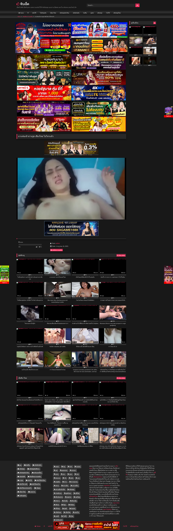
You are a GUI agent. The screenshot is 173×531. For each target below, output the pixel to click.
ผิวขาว (57, 501)
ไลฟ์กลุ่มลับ (43, 13)
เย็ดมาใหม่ (53, 13)
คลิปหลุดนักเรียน (64, 13)
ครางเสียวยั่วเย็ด (60, 489)
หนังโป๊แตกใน (36, 484)
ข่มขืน (85, 13)
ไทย (72, 516)
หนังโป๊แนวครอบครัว (25, 488)
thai (77, 474)
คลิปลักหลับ (76, 13)
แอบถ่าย (32, 492)
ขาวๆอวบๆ (74, 482)
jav (20, 465)
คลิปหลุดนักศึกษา (34, 469)
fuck (71, 466)
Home (22, 13)
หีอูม (64, 504)
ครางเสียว (75, 485)
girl (56, 470)
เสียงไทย (67, 512)
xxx (78, 478)
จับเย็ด (24, 4)
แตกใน (77, 512)
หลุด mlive (116, 503)
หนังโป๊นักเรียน (41, 480)
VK (65, 478)
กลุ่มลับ (58, 482)
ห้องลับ (73, 508)
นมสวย (69, 497)
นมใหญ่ (78, 497)
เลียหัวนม (58, 512)
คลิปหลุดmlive (97, 477)
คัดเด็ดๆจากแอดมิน (28, 16)
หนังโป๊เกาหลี (23, 484)
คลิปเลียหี (22, 476)
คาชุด (21, 480)
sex (64, 474)
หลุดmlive (107, 485)
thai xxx (58, 478)
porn (57, 474)
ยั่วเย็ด (65, 501)
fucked (78, 466)
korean (74, 470)
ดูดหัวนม (68, 493)
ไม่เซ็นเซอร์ (59, 520)
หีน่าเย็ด (74, 501)
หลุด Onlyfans (107, 509)
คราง (57, 485)
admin (58, 243)
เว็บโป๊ (108, 13)
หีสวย (57, 504)
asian (57, 466)
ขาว (65, 482)
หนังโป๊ (34, 13)
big (64, 466)
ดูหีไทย (77, 493)
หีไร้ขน (58, 508)
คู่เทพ (92, 13)
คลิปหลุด (99, 13)
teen (70, 474)
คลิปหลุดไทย (117, 13)
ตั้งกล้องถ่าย (59, 497)
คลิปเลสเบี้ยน (37, 472)
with (72, 478)
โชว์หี (64, 516)
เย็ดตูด (38, 488)
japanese (64, 470)
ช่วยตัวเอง (58, 493)
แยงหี (57, 516)
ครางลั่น (65, 485)
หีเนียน (72, 504)
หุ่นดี (65, 508)
